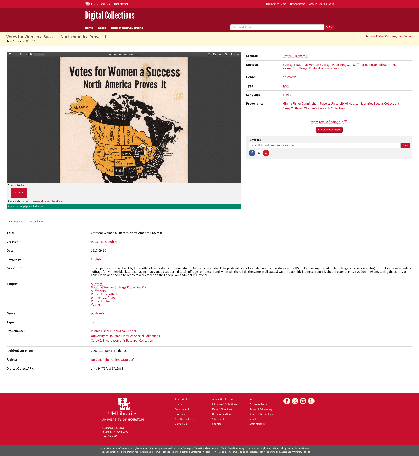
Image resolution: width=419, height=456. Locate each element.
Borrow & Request (259, 404)
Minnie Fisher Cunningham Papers (389, 36)
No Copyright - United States (30, 206)
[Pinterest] (266, 153)
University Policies (301, 452)
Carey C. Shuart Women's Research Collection (314, 108)
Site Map (217, 424)
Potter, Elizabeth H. (296, 56)
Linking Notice (286, 448)
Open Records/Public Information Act (119, 452)
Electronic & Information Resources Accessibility (203, 452)
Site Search (218, 419)
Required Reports (170, 452)
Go (330, 27)
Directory (180, 414)
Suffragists (360, 65)
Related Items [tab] (37, 221)
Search (253, 399)
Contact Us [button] (299, 4)
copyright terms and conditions (49, 201)
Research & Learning (260, 409)
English (288, 94)
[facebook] (286, 401)
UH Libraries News (222, 414)
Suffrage (288, 65)
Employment (182, 409)
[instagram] (303, 401)
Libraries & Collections (224, 404)
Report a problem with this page (166, 448)
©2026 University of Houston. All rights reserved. (125, 448)
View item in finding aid (327, 122)
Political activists (320, 68)
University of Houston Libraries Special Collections (365, 103)
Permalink (255, 140)
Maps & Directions (222, 409)
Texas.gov (188, 448)
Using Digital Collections (127, 28)
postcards (289, 77)
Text (286, 86)
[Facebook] (252, 153)
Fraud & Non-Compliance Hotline (262, 448)
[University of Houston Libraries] (122, 409)
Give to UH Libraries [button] (323, 4)
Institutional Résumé (149, 452)
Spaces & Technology (261, 414)
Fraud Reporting (236, 448)
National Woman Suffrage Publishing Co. (323, 65)
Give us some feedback (329, 129)
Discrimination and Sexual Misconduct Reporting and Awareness (259, 452)
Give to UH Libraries (223, 399)
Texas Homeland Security (206, 448)
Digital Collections (110, 15)
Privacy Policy (182, 399)
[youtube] (311, 401)
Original (19, 192)
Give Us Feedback (184, 419)
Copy (405, 145)
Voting (337, 68)
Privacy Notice (302, 448)
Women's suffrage (295, 68)
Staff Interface (257, 424)
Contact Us (181, 424)
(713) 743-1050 (109, 436)
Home (89, 28)
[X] (259, 153)
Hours (178, 404)
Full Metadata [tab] (16, 221)
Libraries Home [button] (277, 4)
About (102, 28)
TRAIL (223, 448)
